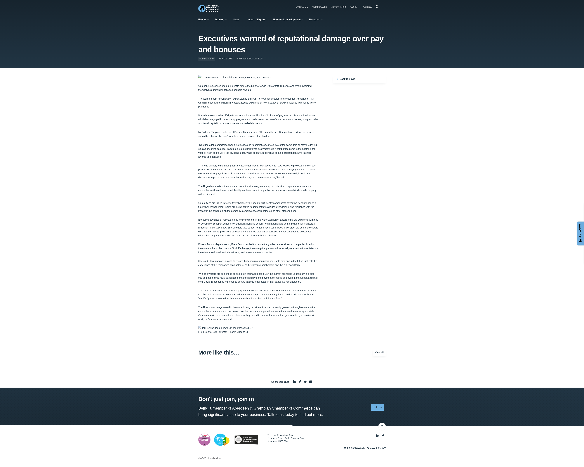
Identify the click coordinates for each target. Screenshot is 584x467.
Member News (207, 58)
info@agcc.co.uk (355, 447)
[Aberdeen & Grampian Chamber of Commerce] (208, 8)
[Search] (377, 7)
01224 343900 (377, 447)
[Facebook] (383, 435)
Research (314, 19)
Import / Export (256, 19)
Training (219, 19)
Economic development (287, 19)
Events (202, 19)
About (353, 6)
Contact (367, 6)
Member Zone (319, 6)
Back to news (347, 79)
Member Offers (338, 6)
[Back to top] (382, 426)
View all (379, 352)
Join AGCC (302, 6)
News (236, 19)
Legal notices (214, 458)
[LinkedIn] (378, 435)
